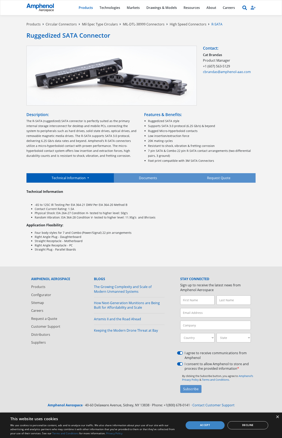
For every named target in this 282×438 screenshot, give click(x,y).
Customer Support (45, 326)
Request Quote (218, 178)
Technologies (110, 7)
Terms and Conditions (65, 433)
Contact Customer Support (213, 405)
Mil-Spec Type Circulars (100, 24)
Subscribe (191, 389)
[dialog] (141, 425)
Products (33, 24)
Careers (37, 310)
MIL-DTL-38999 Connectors (144, 24)
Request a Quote (44, 318)
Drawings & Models (161, 7)
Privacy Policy (114, 433)
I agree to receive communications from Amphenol (216, 355)
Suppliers (38, 342)
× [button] (277, 417)
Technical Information (69, 178)
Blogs (99, 279)
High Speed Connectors (188, 24)
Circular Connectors (61, 24)
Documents (148, 178)
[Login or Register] (253, 7)
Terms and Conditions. (216, 380)
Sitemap (37, 302)
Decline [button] (248, 425)
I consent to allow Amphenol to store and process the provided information (217, 366)
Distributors (40, 334)
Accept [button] (205, 425)
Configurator (41, 295)
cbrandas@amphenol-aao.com (227, 72)
